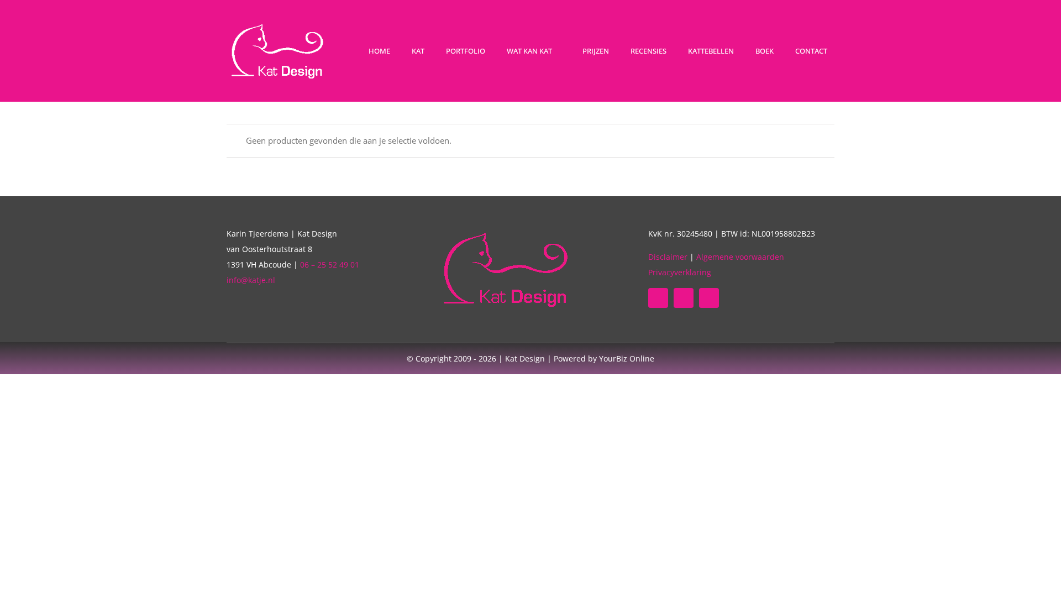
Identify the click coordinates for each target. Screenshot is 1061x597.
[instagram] (709, 298)
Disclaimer (667, 257)
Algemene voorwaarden (740, 257)
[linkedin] (684, 298)
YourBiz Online (626, 358)
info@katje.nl (251, 280)
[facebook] (658, 298)
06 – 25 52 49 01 (329, 264)
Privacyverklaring (679, 272)
